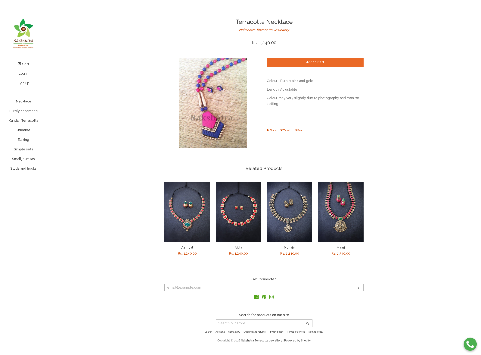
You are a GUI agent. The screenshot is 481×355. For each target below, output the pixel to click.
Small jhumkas (23, 159)
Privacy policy (276, 332)
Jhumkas (23, 130)
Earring (23, 140)
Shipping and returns (254, 332)
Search (208, 332)
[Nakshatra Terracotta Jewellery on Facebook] (256, 298)
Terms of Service (296, 332)
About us (220, 332)
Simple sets (23, 149)
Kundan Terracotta (23, 120)
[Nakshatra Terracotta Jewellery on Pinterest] (264, 298)
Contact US (234, 332)
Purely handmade (23, 111)
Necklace (23, 101)
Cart (25, 64)
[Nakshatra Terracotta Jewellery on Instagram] (271, 298)
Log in (23, 73)
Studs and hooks (23, 168)
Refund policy (316, 332)
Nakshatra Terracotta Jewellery (264, 30)
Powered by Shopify (297, 340)
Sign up (23, 83)
